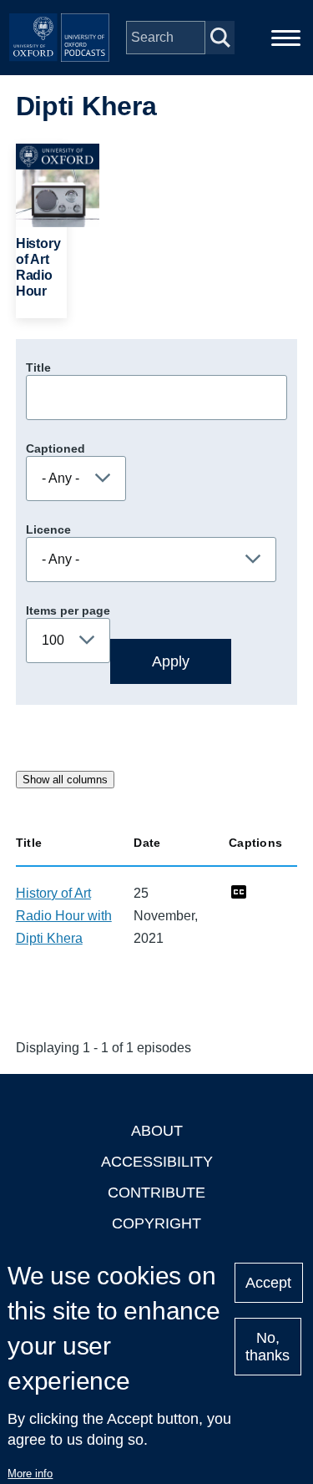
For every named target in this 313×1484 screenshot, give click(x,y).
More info (30, 1473)
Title (38, 367)
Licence (48, 529)
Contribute (156, 1192)
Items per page (68, 610)
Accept (268, 1282)
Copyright (156, 1223)
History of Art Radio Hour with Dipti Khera (64, 915)
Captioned (55, 448)
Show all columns (65, 779)
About (157, 1130)
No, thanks (267, 1347)
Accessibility (157, 1161)
